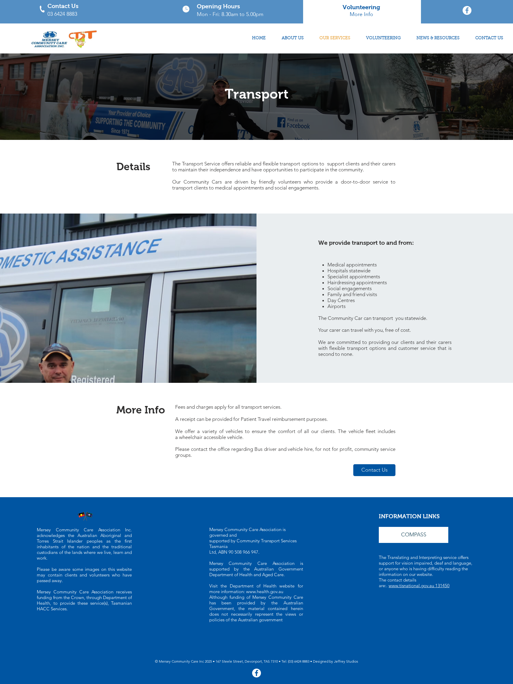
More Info (361, 14)
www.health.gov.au (264, 591)
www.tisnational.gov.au (412, 585)
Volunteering (361, 7)
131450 (442, 585)
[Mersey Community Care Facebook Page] (467, 10)
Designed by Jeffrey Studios (335, 661)
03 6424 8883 (62, 14)
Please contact (191, 449)
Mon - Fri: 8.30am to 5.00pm (230, 14)
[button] (413, 535)
